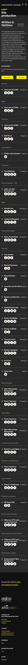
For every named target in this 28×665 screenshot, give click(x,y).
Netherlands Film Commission (11, 5)
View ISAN (21, 77)
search (23, 4)
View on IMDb (7, 77)
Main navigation (25, 4)
